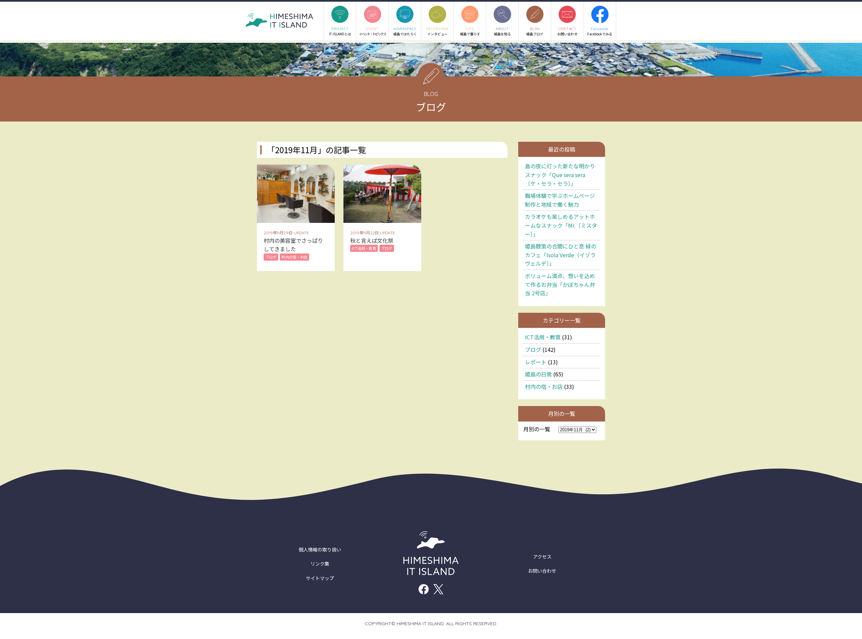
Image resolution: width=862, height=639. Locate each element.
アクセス (542, 556)
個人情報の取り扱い (320, 549)
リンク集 (319, 563)
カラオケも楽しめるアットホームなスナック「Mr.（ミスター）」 (561, 225)
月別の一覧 (536, 429)
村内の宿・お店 (544, 386)
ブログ (533, 349)
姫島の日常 (538, 374)
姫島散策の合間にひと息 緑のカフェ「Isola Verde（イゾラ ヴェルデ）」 (560, 254)
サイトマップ (320, 578)
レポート (535, 362)
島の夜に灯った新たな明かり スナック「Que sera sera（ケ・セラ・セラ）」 (560, 174)
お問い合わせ (542, 570)
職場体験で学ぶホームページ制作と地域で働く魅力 (560, 200)
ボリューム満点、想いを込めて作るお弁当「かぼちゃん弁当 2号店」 (560, 284)
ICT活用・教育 (543, 337)
